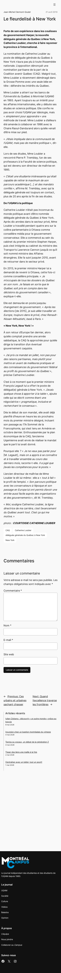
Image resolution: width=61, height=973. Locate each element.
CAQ (8, 530)
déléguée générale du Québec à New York (25, 535)
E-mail (8, 639)
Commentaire (13, 590)
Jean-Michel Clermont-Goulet (17, 12)
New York (10, 540)
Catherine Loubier (23, 530)
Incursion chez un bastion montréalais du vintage (28, 732)
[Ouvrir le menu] (54, 4)
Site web (9, 654)
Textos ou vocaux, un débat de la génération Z (27, 742)
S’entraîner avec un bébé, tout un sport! (23, 762)
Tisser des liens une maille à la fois (21, 752)
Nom (7, 625)
